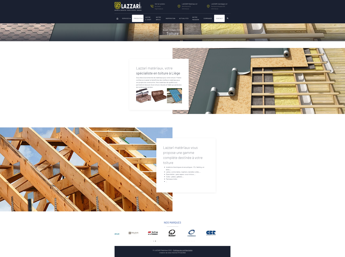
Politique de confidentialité (182, 250)
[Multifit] (159, 95)
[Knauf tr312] (143, 95)
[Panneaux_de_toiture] (174, 95)
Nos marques (172, 222)
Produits (172, 30)
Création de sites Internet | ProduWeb (172, 253)
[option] (124, 233)
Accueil (165, 30)
